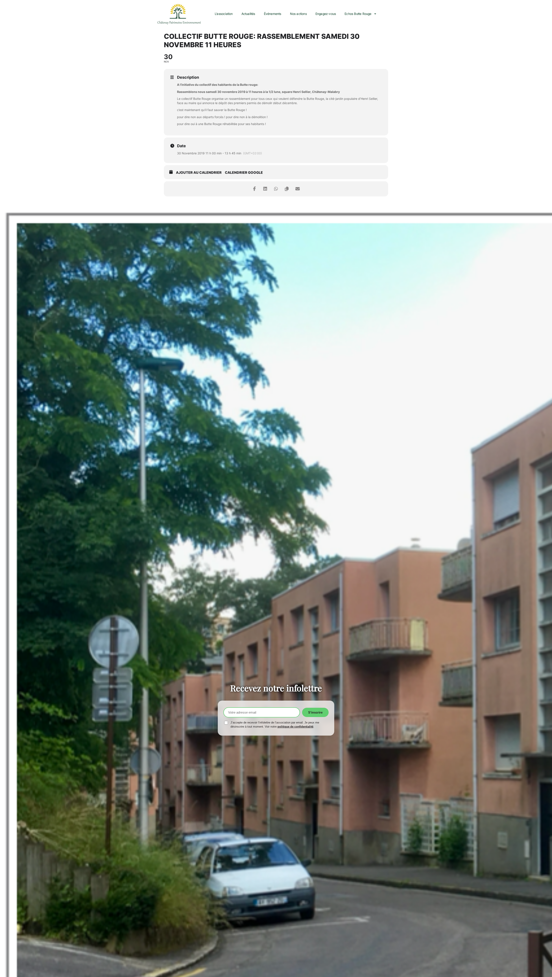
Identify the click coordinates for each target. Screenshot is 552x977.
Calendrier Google (244, 173)
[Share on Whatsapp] (276, 188)
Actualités (248, 14)
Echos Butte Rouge (358, 14)
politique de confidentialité (295, 726)
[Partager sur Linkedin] (265, 188)
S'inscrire (315, 712)
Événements (272, 14)
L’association (224, 14)
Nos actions (298, 14)
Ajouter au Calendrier (199, 173)
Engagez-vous (325, 14)
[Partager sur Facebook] (254, 188)
